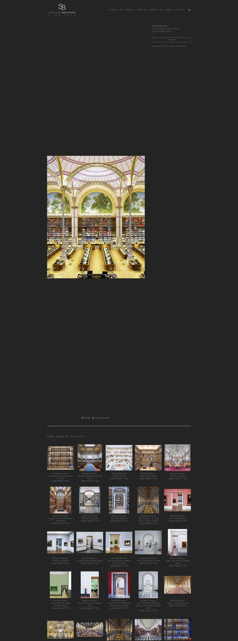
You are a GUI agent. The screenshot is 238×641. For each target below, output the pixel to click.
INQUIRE (172, 40)
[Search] (189, 10)
